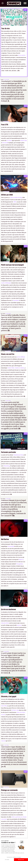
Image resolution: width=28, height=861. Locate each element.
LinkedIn (15, 315)
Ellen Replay (3, 313)
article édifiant (21, 357)
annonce (19, 625)
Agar (2, 25)
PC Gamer (9, 140)
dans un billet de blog (16, 197)
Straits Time (23, 140)
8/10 (15, 507)
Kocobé (2, 79)
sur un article (21, 55)
